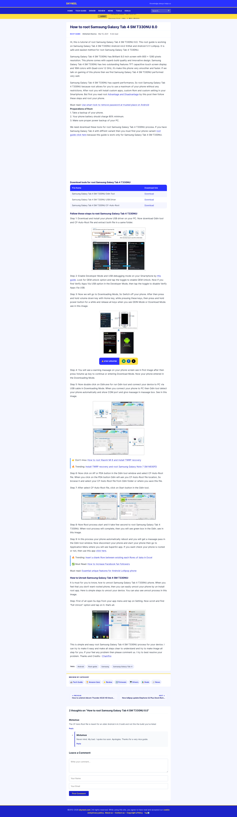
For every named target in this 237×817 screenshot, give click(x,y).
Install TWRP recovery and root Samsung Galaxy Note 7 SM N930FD (121, 466)
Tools (119, 11)
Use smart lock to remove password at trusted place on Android (115, 104)
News (110, 11)
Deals (128, 11)
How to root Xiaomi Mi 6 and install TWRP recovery (114, 460)
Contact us (120, 813)
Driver (92, 11)
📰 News (156, 682)
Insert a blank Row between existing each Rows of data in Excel (119, 557)
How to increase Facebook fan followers (109, 564)
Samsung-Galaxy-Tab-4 (122, 667)
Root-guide (92, 667)
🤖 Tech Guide (76, 682)
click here (101, 550)
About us (109, 813)
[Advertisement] (118, 159)
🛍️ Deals (145, 682)
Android (81, 667)
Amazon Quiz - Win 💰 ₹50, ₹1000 (123, 16)
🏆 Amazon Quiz (93, 682)
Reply (71, 728)
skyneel (71, 3)
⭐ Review (107, 682)
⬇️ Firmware (121, 682)
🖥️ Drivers (134, 682)
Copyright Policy (135, 813)
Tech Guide (80, 11)
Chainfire (106, 656)
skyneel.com (84, 810)
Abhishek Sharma (89, 34)
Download (149, 194)
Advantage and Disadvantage (123, 94)
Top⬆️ (146, 813)
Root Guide (75, 34)
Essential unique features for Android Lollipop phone (109, 570)
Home (70, 11)
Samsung (105, 667)
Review (101, 11)
